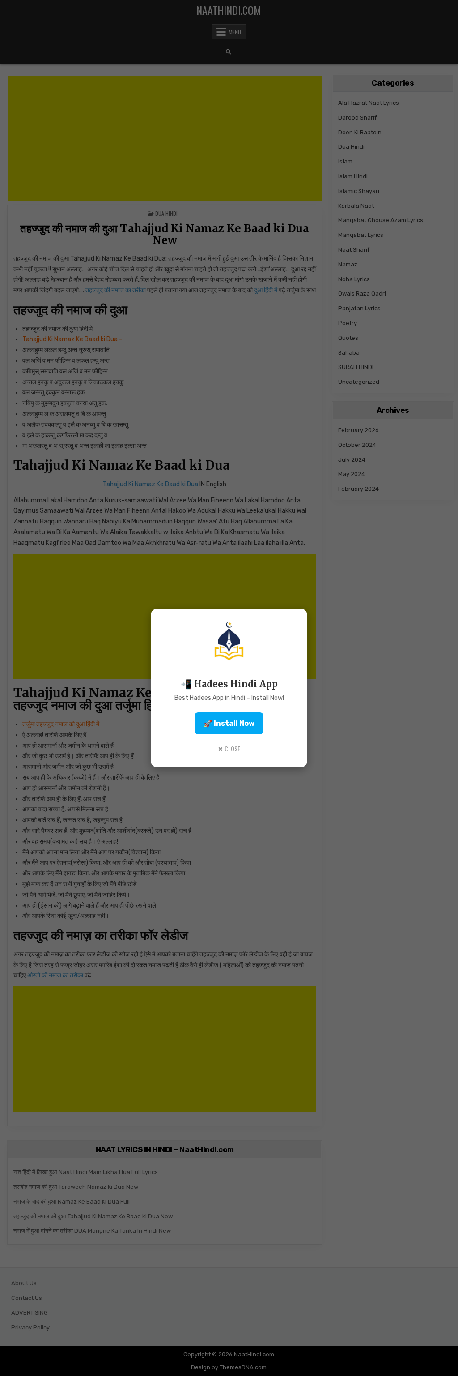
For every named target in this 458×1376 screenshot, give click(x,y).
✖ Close (229, 748)
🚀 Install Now (229, 723)
